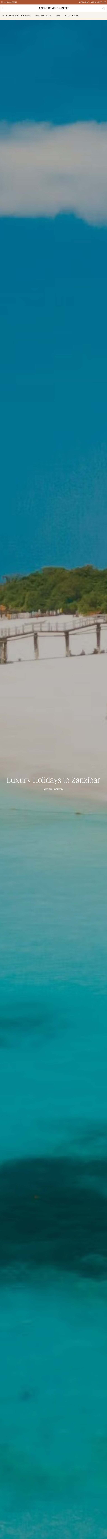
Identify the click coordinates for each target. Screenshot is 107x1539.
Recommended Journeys (18, 16)
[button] (3, 8)
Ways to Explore (43, 16)
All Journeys (71, 16)
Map (58, 16)
